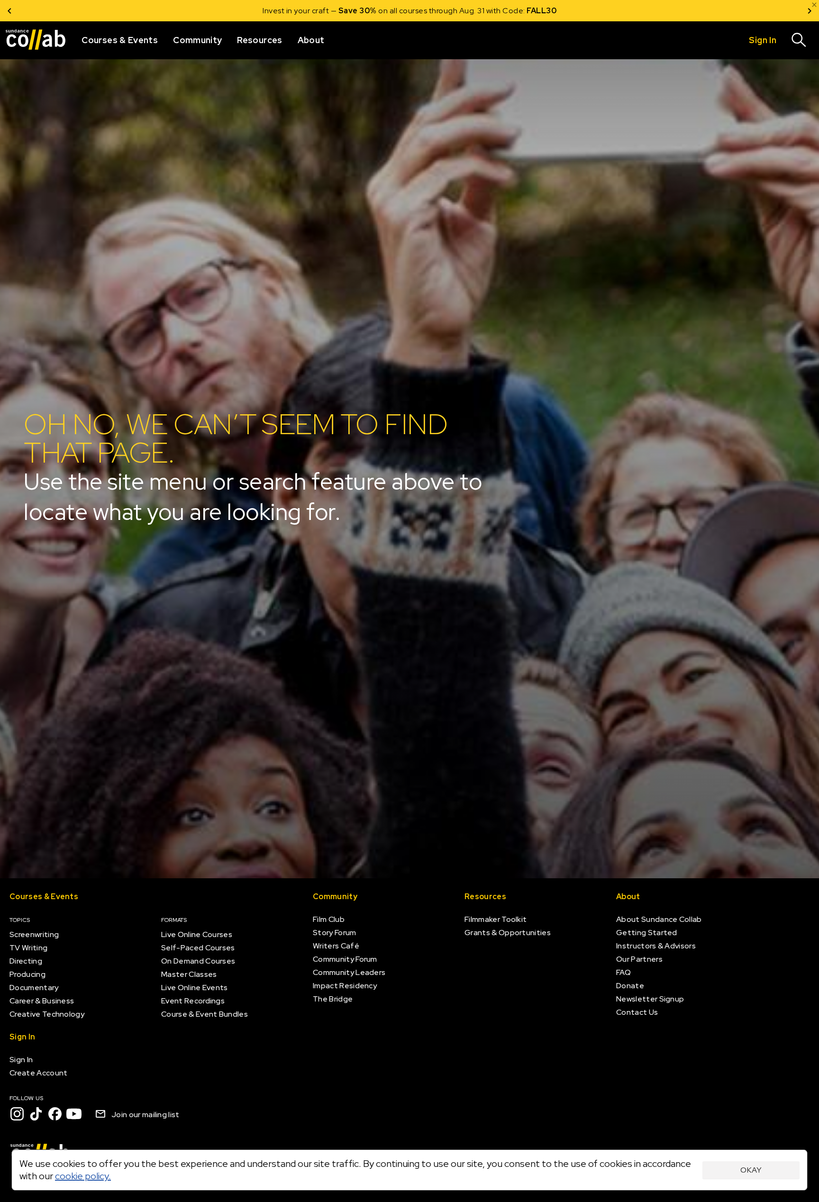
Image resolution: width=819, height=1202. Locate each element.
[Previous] (9, 10)
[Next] (809, 10)
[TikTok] (36, 1113)
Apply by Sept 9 (523, 11)
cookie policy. (83, 1176)
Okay (751, 1170)
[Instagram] (17, 1113)
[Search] (799, 40)
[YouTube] (74, 1113)
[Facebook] (55, 1113)
